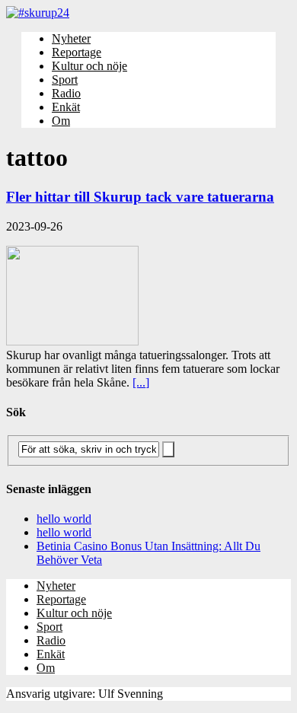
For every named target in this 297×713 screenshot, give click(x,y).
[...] (141, 382)
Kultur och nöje (89, 65)
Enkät (66, 106)
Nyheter (71, 38)
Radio (66, 93)
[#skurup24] (148, 13)
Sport (65, 79)
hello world (64, 518)
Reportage (76, 52)
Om (61, 120)
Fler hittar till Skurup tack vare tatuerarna (140, 197)
